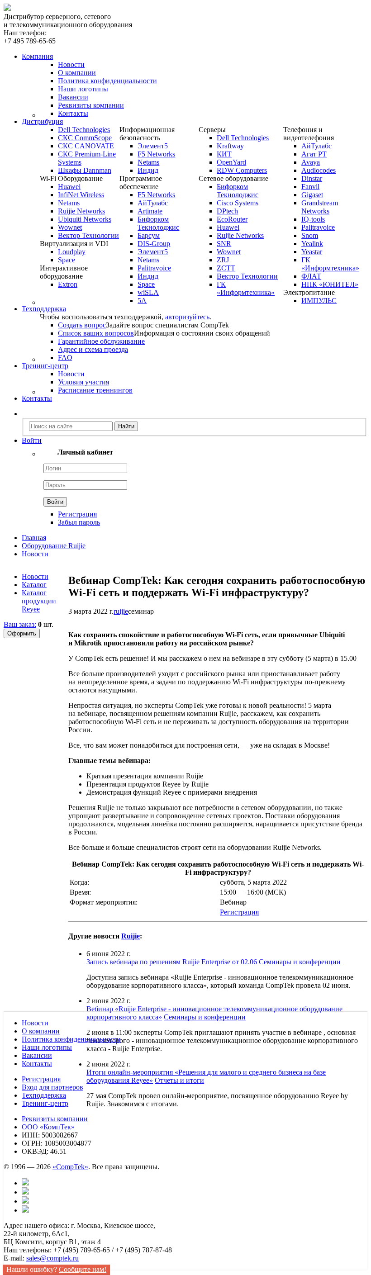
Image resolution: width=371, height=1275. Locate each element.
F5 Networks (156, 154)
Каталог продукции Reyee (39, 601)
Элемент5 (153, 146)
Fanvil (310, 186)
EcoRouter (232, 219)
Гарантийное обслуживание (101, 341)
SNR (224, 243)
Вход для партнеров (52, 1087)
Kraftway (230, 146)
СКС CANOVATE (86, 146)
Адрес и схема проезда (93, 349)
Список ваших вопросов (96, 333)
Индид (148, 170)
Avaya (310, 162)
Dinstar (311, 178)
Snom (309, 235)
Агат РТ (314, 154)
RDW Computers (242, 170)
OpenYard (231, 162)
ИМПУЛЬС (319, 300)
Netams (69, 203)
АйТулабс (153, 203)
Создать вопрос (82, 325)
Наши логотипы (83, 89)
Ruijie (130, 936)
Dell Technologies (84, 129)
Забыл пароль (79, 522)
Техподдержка (44, 1095)
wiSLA (148, 292)
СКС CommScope (85, 138)
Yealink (312, 243)
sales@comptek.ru (52, 1258)
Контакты (73, 113)
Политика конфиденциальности (107, 81)
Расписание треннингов (95, 390)
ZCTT (226, 268)
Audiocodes (318, 170)
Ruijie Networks (81, 211)
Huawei (69, 186)
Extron (67, 284)
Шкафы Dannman (84, 170)
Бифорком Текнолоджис (158, 223)
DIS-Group (154, 243)
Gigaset (312, 195)
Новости (71, 64)
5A (142, 300)
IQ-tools (313, 219)
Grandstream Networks (319, 207)
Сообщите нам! (82, 1269)
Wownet (70, 227)
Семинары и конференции (300, 962)
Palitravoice (154, 268)
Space (66, 260)
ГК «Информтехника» (246, 288)
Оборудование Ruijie (54, 546)
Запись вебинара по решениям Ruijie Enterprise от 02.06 (171, 962)
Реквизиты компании (91, 105)
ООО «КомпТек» (48, 1127)
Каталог (34, 584)
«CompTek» (70, 1167)
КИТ (224, 154)
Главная (34, 537)
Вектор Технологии (88, 235)
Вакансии (73, 97)
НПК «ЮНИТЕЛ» (329, 284)
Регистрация (77, 514)
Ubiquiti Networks (84, 219)
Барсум (149, 235)
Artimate (150, 211)
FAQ (65, 357)
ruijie (121, 611)
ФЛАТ (311, 276)
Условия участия (83, 382)
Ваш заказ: (20, 624)
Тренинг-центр (45, 1103)
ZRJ (223, 260)
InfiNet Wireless (81, 195)
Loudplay (72, 252)
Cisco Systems (237, 203)
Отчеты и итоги (179, 1080)
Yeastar (311, 252)
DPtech (227, 211)
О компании (77, 72)
